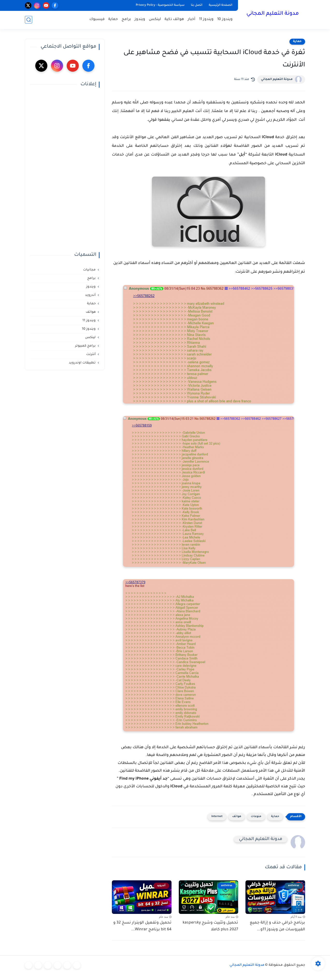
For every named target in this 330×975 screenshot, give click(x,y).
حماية (113, 19)
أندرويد (90, 295)
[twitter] (28, 5)
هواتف (236, 816)
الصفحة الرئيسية (220, 5)
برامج (126, 19)
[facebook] (55, 5)
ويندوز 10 (225, 19)
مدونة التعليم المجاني (272, 14)
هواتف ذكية (174, 19)
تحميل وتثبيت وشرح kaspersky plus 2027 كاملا (210, 926)
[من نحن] (47, 965)
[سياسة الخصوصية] (67, 965)
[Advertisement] (65, 169)
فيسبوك (97, 19)
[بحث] (28, 19)
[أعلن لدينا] (38, 965)
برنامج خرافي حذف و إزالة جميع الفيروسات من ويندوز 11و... (277, 926)
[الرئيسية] (76, 965)
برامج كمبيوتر (85, 346)
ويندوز (140, 19)
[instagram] (37, 5)
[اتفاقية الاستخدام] (57, 965)
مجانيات (89, 270)
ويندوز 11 (206, 19)
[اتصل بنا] (28, 965)
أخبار (191, 19)
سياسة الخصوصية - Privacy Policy (160, 5)
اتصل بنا (196, 5)
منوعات (256, 816)
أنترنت (91, 354)
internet (216, 816)
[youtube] (46, 5)
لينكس (155, 19)
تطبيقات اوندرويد (82, 363)
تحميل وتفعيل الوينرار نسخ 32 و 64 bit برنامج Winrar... (142, 926)
